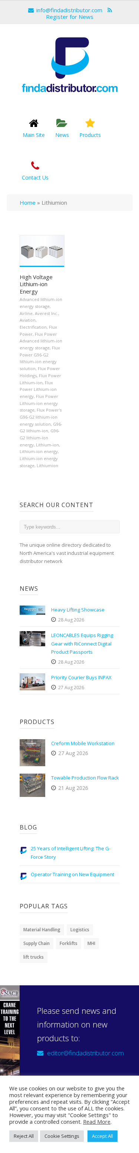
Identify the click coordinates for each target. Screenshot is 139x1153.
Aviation (28, 320)
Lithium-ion (47, 445)
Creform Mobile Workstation (83, 743)
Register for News (69, 16)
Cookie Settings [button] (61, 1136)
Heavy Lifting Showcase (78, 609)
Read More (96, 1121)
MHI (91, 943)
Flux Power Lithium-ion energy (38, 389)
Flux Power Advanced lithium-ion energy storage (41, 341)
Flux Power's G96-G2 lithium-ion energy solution (41, 416)
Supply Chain (36, 943)
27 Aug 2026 (71, 687)
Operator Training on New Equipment (72, 874)
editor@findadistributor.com (85, 1053)
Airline (26, 313)
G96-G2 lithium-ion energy (40, 437)
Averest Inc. (46, 313)
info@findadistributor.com (69, 10)
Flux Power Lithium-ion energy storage (39, 403)
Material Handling (41, 929)
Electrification (33, 327)
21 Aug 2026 (73, 787)
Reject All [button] (24, 1136)
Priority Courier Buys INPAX (81, 677)
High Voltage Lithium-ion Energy (36, 284)
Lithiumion (47, 465)
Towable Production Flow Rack (85, 777)
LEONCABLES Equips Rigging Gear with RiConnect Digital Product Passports (82, 643)
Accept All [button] (102, 1136)
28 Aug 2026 (71, 620)
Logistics (79, 929)
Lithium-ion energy (39, 451)
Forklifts (68, 943)
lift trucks (33, 957)
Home (28, 202)
